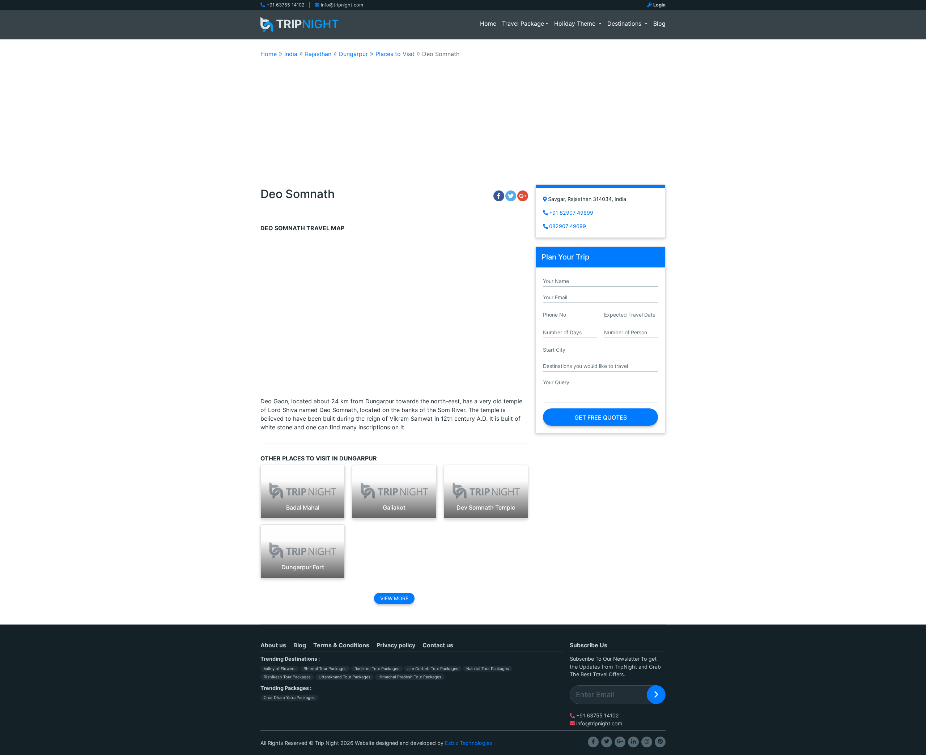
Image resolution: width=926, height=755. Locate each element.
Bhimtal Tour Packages (325, 668)
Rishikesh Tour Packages (287, 676)
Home (489, 23)
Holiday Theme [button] (575, 23)
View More (394, 598)
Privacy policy (396, 645)
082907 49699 (567, 226)
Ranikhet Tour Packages (376, 668)
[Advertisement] (463, 128)
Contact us (437, 645)
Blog (659, 23)
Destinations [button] (625, 23)
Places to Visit (395, 53)
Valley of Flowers (280, 668)
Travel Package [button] (523, 23)
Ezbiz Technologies (468, 743)
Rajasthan (318, 53)
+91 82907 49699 (571, 213)
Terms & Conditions (341, 645)
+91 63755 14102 (286, 5)
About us (273, 645)
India (290, 53)
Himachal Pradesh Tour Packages (409, 676)
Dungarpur (353, 53)
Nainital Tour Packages (487, 668)
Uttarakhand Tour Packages (344, 676)
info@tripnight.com (342, 5)
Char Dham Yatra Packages (289, 697)
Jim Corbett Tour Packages (432, 668)
